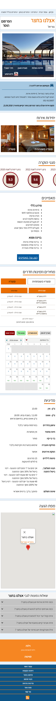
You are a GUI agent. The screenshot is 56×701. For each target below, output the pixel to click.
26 (29, 377)
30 (49, 384)
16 (49, 369)
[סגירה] (24, 532)
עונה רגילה (41, 290)
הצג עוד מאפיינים (28, 257)
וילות (28, 645)
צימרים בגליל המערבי (8, 12)
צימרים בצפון (24, 12)
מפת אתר (28, 687)
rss (27, 697)
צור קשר (28, 691)
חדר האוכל (8, 67)
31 (42, 384)
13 (23, 362)
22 (10, 369)
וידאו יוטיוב (9, 74)
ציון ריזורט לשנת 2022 (36, 169)
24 (42, 377)
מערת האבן (22, 67)
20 (23, 369)
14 (17, 362)
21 (17, 369)
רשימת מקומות (28, 670)
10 (42, 362)
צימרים (34, 12)
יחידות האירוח (37, 67)
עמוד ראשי (28, 666)
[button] (28, 548)
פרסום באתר (28, 675)
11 (36, 362)
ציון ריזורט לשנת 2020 (10, 169)
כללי (49, 67)
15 (10, 362)
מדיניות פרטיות (28, 683)
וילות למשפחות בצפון (28, 650)
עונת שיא (14, 290)
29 (10, 377)
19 (29, 369)
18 (36, 369)
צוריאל (51, 26)
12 (29, 362)
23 (49, 377)
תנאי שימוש (28, 679)
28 (17, 377)
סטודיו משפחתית (44, 149)
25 (36, 377)
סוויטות (28, 656)
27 (23, 377)
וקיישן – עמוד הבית (46, 12)
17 (42, 369)
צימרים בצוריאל (27, 542)
